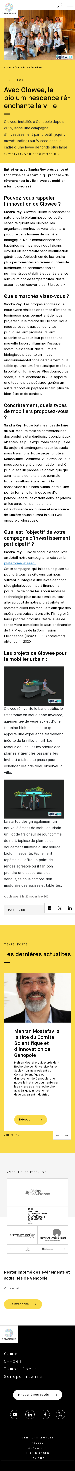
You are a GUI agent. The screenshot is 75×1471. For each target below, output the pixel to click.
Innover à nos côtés (34, 1394)
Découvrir (27, 1119)
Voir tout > (11, 1135)
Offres (13, 1361)
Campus (13, 1354)
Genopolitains (23, 1377)
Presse (37, 1443)
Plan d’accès (37, 1453)
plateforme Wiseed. (20, 563)
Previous (57, 1135)
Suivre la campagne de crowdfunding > (31, 154)
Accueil (8, 68)
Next (66, 1135)
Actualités (36, 68)
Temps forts (22, 68)
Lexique (37, 1458)
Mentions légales (38, 1438)
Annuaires (37, 1448)
